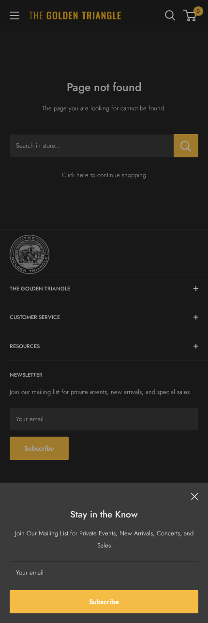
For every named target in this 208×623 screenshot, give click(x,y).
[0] (190, 15)
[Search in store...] (186, 145)
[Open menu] (14, 15)
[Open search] (170, 15)
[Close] (194, 496)
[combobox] (92, 145)
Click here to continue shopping (104, 175)
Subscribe (104, 602)
